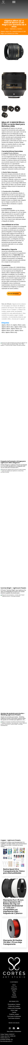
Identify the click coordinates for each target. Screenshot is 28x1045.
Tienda (14, 995)
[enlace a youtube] (18, 1028)
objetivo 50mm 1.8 (16, 328)
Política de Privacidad (14, 1008)
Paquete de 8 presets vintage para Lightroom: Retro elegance (13, 462)
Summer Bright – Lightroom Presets (13, 588)
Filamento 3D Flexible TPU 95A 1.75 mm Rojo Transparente (12, 942)
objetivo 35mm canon (19, 325)
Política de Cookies (14, 1006)
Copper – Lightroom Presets (11, 840)
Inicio (6, 29)
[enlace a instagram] (10, 1028)
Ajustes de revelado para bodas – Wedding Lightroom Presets (13, 714)
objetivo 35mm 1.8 (7, 325)
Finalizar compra (14, 1014)
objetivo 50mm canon (8, 330)
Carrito (14, 1012)
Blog (14, 993)
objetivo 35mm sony (20, 327)
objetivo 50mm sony (11, 332)
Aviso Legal (14, 1010)
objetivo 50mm (6, 328)
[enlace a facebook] (14, 1028)
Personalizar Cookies (14, 1004)
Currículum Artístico (14, 1018)
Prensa (14, 991)
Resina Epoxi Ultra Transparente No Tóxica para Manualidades (14, 871)
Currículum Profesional (14, 1016)
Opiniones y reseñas (16, 29)
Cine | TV (14, 987)
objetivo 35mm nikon (8, 327)
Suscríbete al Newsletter (14, 1031)
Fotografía (14, 989)
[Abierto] (13, 2)
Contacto (14, 997)
